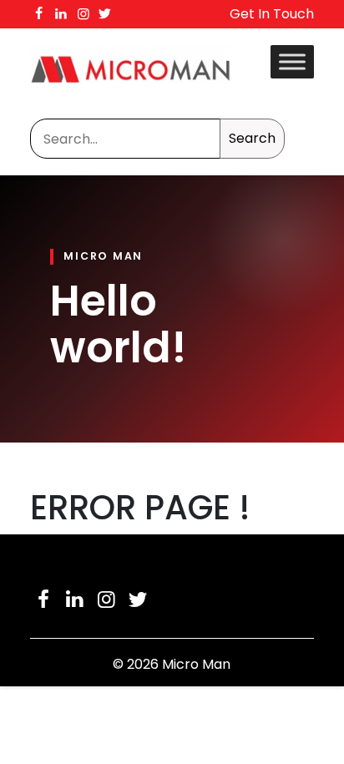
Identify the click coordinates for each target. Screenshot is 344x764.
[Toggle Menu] (292, 61)
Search (252, 138)
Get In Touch (272, 13)
